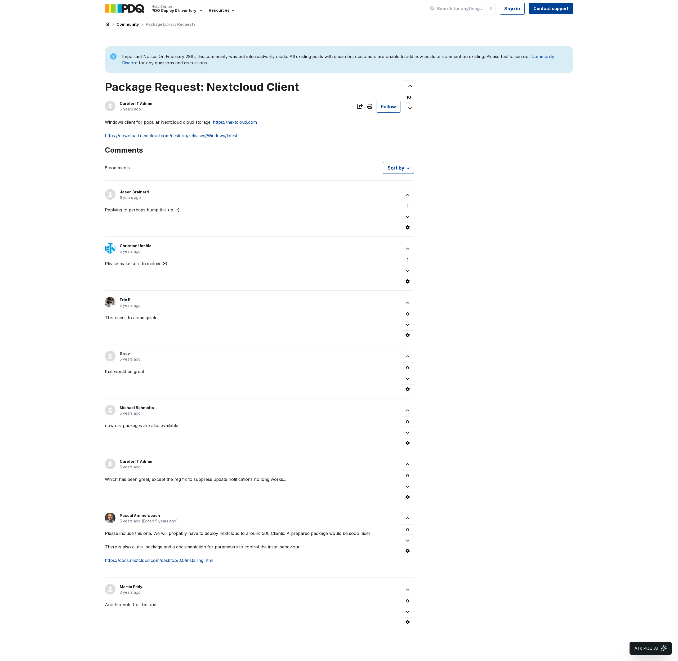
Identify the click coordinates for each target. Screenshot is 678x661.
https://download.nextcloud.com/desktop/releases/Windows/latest (171, 135)
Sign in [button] (512, 8)
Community (128, 24)
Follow (388, 106)
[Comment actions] (407, 227)
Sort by (395, 168)
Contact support (551, 8)
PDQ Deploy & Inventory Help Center (107, 24)
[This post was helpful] (410, 86)
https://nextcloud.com (235, 122)
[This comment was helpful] (407, 195)
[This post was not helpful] (410, 108)
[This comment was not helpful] (407, 217)
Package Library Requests (171, 24)
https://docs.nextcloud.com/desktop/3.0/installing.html (159, 560)
